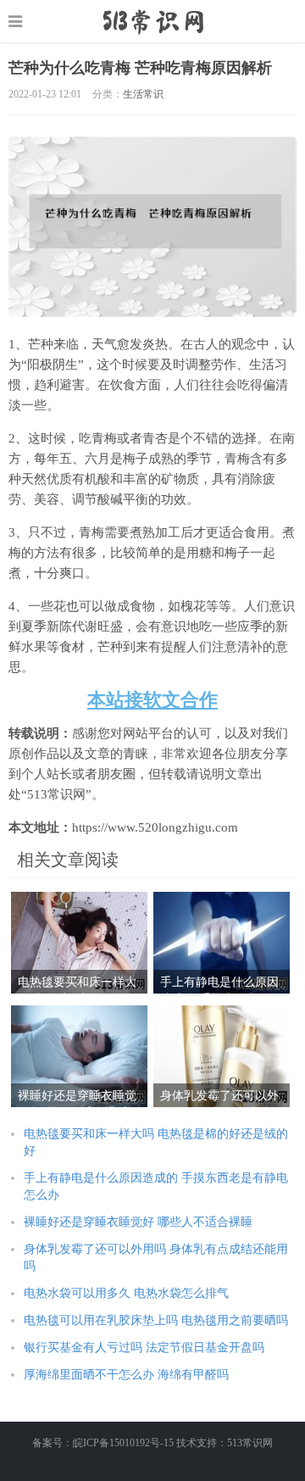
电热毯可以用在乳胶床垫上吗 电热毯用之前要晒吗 (156, 1320)
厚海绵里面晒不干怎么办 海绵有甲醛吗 (126, 1374)
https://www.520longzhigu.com (153, 21)
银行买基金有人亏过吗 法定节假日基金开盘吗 (144, 1347)
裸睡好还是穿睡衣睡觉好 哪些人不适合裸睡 (138, 1222)
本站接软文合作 (152, 699)
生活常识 (143, 94)
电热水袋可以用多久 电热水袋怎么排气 (126, 1293)
